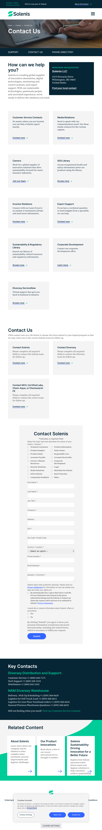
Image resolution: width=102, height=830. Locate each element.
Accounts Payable (37, 457)
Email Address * (33, 565)
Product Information (62, 447)
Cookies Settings (51, 826)
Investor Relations (38, 467)
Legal (56, 467)
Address (30, 519)
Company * (32, 510)
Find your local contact (64, 88)
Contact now (19, 137)
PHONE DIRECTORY (62, 52)
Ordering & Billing (12, 800)
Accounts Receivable (63, 457)
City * (29, 529)
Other (56, 477)
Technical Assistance (39, 447)
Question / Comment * (36, 575)
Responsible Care (61, 454)
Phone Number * (34, 556)
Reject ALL (57, 815)
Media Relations (37, 470)
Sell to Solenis (36, 474)
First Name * (32, 482)
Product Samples (37, 450)
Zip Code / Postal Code (36, 538)
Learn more (63, 265)
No (31, 617)
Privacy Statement (35, 587)
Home (10, 25)
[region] (51, 808)
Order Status (59, 450)
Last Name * (32, 491)
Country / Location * (35, 547)
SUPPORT (13, 52)
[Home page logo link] (51, 793)
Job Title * (31, 501)
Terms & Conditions (89, 800)
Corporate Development (59, 462)
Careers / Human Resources (37, 462)
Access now (63, 181)
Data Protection (60, 474)
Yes (31, 613)
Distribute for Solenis (63, 470)
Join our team (19, 181)
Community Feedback (39, 477)
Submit (36, 636)
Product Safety (36, 454)
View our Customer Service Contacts (61, 710)
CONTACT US (35, 52)
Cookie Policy (31, 808)
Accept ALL (76, 815)
